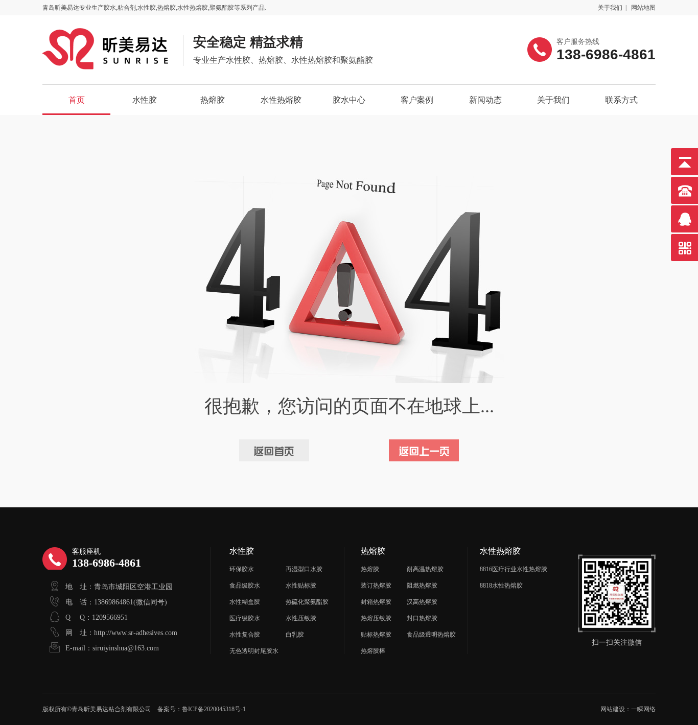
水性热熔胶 (281, 100)
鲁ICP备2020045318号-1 (214, 709)
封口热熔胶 (422, 618)
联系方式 (621, 100)
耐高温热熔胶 (425, 569)
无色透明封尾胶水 (253, 651)
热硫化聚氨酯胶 (307, 602)
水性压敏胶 (301, 618)
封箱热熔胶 (376, 602)
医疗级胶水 (244, 618)
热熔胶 (212, 100)
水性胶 (144, 100)
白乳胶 (295, 635)
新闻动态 (485, 100)
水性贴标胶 (301, 585)
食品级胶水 (244, 585)
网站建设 (612, 709)
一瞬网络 (643, 709)
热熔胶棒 (373, 651)
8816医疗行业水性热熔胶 (513, 569)
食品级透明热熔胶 (431, 635)
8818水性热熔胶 (501, 585)
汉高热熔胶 (422, 602)
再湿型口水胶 (304, 569)
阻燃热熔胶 (422, 585)
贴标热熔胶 (376, 635)
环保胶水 (241, 569)
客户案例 (417, 100)
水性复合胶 (244, 635)
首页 (76, 100)
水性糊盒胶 (244, 602)
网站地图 (643, 7)
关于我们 (610, 7)
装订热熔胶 (376, 585)
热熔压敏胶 (376, 618)
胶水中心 (349, 100)
